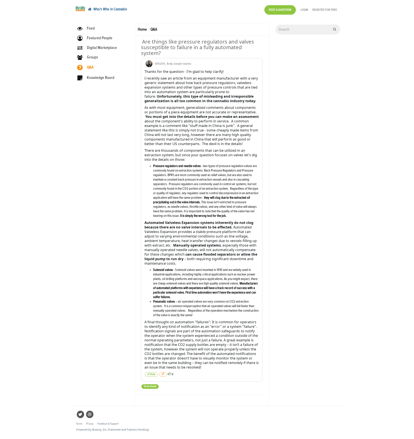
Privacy (90, 423)
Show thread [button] (150, 386)
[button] (96, 38)
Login (304, 9)
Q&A (154, 29)
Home (142, 29)
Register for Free (324, 9)
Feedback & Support (107, 423)
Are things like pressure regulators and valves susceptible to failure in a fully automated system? (197, 47)
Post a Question (280, 9)
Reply (152, 374)
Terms (79, 423)
